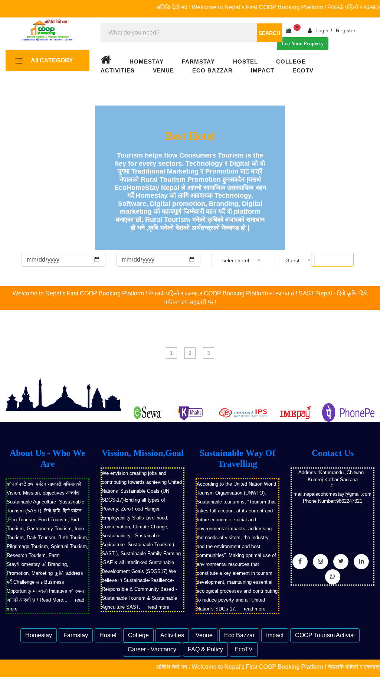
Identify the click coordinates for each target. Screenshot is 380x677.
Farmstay (198, 61)
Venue (163, 70)
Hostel (245, 61)
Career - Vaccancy (152, 649)
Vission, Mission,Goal (143, 453)
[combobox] (191, 33)
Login (321, 30)
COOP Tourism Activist (325, 635)
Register (346, 30)
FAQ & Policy (205, 649)
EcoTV (303, 70)
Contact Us (333, 453)
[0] (290, 31)
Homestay (147, 61)
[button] (46, 60)
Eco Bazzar (212, 70)
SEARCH (269, 33)
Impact (262, 70)
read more (158, 607)
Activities (118, 70)
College (291, 61)
